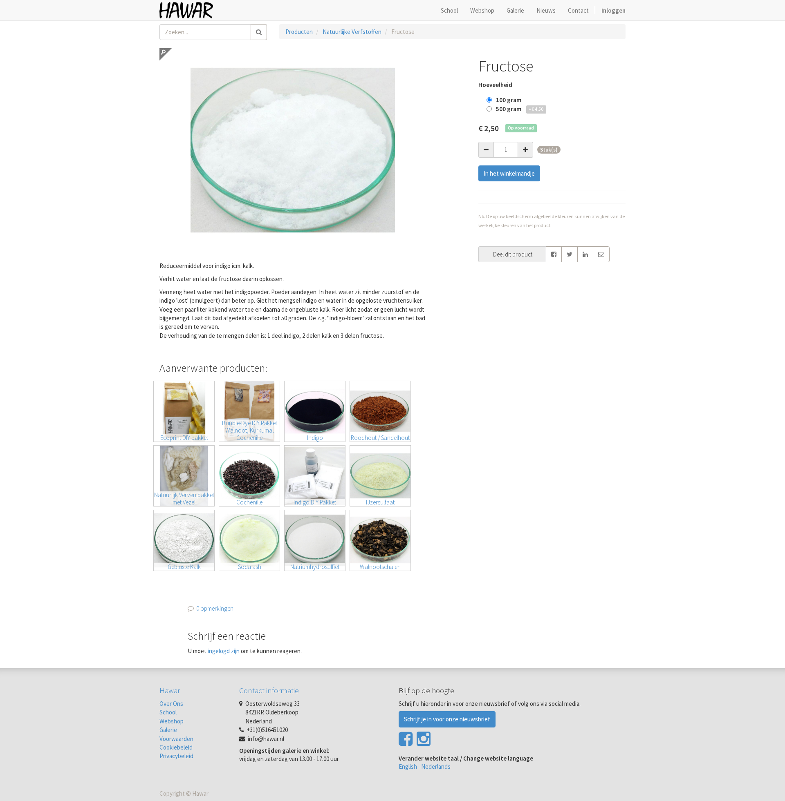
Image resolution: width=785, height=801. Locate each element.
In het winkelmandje (509, 173)
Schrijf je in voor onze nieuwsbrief (447, 719)
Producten (299, 32)
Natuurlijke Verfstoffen (352, 32)
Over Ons (171, 703)
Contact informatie (269, 690)
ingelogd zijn (224, 651)
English (408, 766)
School (168, 712)
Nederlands (436, 766)
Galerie (168, 730)
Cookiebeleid (176, 747)
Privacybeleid (176, 756)
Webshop (171, 721)
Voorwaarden (176, 739)
